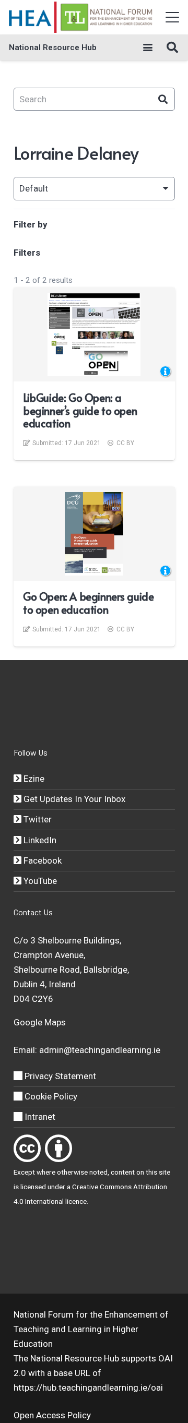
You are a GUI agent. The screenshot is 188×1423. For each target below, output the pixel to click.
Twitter (36, 819)
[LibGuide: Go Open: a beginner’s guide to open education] (94, 334)
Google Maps (40, 1022)
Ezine (32, 778)
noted (98, 1172)
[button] (172, 17)
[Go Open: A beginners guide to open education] (94, 534)
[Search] (163, 99)
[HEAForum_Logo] (81, 17)
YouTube (39, 881)
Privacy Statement (59, 1076)
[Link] (27, 1148)
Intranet (38, 1116)
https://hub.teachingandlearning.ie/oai (88, 1387)
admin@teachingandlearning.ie (99, 1050)
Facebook (41, 860)
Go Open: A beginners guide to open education (88, 602)
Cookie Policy (49, 1096)
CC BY (125, 443)
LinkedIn (38, 840)
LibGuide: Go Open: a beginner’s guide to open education (80, 410)
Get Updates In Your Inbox (73, 799)
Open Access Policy (52, 1415)
